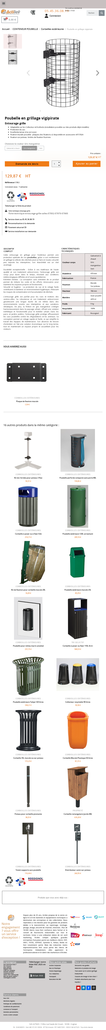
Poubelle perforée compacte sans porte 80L (77, 478)
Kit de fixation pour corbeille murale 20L (28, 590)
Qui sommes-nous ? (10, 964)
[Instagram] (94, 988)
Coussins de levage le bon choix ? (86, 976)
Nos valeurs (7, 967)
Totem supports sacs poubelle (28, 870)
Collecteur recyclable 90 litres (77, 702)
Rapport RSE (7, 969)
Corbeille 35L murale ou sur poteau (28, 758)
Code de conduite (9, 970)
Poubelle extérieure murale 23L (77, 590)
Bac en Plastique (54, 968)
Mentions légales (9, 1001)
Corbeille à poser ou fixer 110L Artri (78, 646)
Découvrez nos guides (82, 965)
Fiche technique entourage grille (19, 211)
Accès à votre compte (10, 1015)
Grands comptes (8, 972)
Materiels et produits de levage (85, 968)
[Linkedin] (83, 988)
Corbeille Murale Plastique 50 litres (78, 758)
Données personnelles (10, 1012)
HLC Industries (54, 974)
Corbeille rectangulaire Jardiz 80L (78, 814)
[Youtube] (78, 988)
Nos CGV (6, 998)
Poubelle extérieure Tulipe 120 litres (28, 702)
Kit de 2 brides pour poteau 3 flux (28, 478)
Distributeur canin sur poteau (78, 870)
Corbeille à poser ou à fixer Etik (28, 534)
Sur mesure (7, 966)
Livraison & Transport (10, 1009)
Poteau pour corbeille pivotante (28, 814)
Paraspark (52, 976)
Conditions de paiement (11, 1006)
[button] (28, 73)
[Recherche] (102, 13)
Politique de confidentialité (12, 1004)
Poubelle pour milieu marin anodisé (28, 646)
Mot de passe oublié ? (10, 976)
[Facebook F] (88, 988)
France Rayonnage (55, 971)
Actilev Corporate (55, 965)
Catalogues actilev (9, 978)
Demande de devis (27, 163)
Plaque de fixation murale (27, 401)
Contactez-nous (8, 973)
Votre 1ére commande (10, 975)
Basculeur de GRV (55, 979)
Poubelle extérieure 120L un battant (78, 534)
